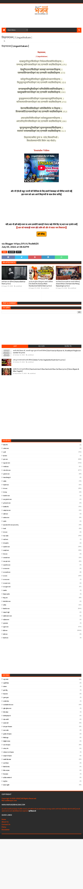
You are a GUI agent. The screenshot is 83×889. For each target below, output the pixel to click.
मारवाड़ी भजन (6, 550)
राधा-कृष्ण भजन (6, 561)
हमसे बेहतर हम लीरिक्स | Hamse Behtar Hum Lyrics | (14, 283)
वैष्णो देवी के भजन (6, 601)
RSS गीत (5, 445)
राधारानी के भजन (6, 565)
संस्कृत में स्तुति (6, 612)
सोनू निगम (5, 781)
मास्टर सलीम (6, 730)
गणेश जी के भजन (6, 470)
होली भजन (5, 634)
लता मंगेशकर (6, 763)
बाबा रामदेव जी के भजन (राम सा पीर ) (11, 525)
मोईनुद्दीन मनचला (6, 741)
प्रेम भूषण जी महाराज (7, 726)
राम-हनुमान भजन (6, 587)
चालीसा (4, 481)
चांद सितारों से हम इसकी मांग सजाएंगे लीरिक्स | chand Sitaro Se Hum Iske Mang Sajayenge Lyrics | (68, 284)
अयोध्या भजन (6, 448)
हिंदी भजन (5, 630)
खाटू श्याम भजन (6, 463)
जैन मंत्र (5, 492)
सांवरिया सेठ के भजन (7, 616)
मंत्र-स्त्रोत (5, 536)
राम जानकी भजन (6, 572)
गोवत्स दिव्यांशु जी (6, 477)
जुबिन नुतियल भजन (7, 708)
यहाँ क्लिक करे (32, 811)
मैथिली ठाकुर (5, 737)
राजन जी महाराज (6, 745)
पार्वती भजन (5, 514)
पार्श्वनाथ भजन (6, 517)
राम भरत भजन (6, 579)
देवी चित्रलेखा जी (6, 716)
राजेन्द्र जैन (5, 748)
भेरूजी (4, 528)
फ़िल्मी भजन (5, 638)
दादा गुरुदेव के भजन (7, 499)
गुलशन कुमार (6, 697)
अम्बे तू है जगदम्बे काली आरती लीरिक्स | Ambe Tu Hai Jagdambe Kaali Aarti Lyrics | (39, 360)
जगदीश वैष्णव (6, 701)
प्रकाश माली (5, 723)
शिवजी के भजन (6, 608)
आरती (4, 452)
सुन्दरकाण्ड (5, 623)
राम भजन (5, 576)
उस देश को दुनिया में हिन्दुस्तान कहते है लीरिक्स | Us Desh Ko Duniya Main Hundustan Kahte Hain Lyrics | (41, 284)
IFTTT (18, 252)
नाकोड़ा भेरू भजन (6, 510)
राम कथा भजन (6, 568)
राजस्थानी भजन (6, 557)
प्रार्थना (4, 521)
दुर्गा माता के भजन (6, 503)
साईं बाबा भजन (6, 619)
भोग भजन (5, 532)
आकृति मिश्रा (6, 683)
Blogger (11, 252)
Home (4, 819)
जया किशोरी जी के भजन (8, 705)
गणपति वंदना (5, 466)
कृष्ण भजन (5, 459)
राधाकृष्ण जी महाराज (7, 756)
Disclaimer (6, 830)
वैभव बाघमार (5, 774)
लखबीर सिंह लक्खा (7, 759)
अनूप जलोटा (5, 679)
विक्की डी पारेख (6, 766)
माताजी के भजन (6, 547)
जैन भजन (5, 488)
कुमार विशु (5, 690)
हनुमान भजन (5, 627)
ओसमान (5, 686)
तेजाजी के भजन (6, 495)
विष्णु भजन (5, 598)
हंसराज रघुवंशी (6, 785)
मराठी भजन (5, 539)
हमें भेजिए (41, 234)
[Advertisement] (41, 21)
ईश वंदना (5, 456)
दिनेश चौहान (5, 712)
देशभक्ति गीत (6, 506)
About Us (5, 822)
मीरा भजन (5, 554)
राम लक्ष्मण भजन (6, 583)
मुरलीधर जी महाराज (7, 734)
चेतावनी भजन (6, 485)
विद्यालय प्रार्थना (6, 594)
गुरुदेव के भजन (6, 474)
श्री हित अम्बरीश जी (7, 777)
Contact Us (6, 824)
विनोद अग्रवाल (6, 770)
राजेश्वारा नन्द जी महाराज (8, 752)
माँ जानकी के (5, 543)
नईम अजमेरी (6, 719)
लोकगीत (5, 590)
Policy (4, 827)
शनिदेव (4, 605)
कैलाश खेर (5, 694)
